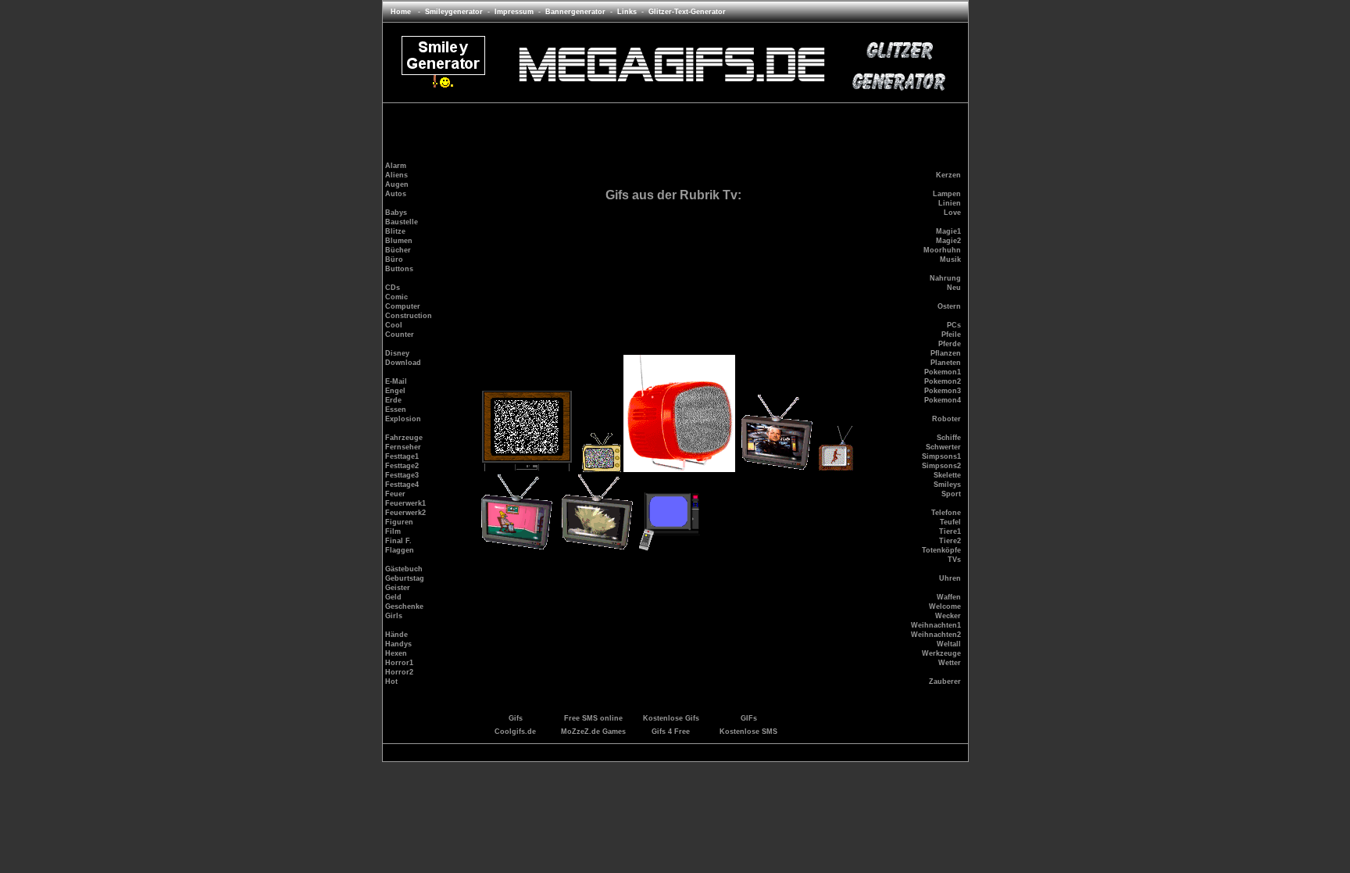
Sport (951, 494)
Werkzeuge (941, 653)
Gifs (516, 718)
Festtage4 (402, 484)
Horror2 (399, 672)
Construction (408, 316)
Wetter (949, 663)
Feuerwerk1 (405, 503)
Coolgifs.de (515, 731)
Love (952, 212)
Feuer (395, 494)
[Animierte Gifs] (671, 86)
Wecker (948, 616)
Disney (397, 353)
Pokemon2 (942, 381)
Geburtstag (404, 578)
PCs (954, 325)
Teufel (950, 522)
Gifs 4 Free (671, 731)
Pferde (949, 344)
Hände (396, 635)
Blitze (395, 231)
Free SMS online (593, 718)
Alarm (395, 166)
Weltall (949, 644)
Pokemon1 (942, 372)
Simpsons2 (941, 466)
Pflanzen (945, 353)
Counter (399, 334)
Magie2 (948, 241)
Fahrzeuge (404, 438)
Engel (395, 391)
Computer (402, 306)
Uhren (950, 578)
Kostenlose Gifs (671, 718)
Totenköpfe (941, 550)
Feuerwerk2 (405, 513)
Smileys (947, 484)
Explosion (403, 419)
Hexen (396, 653)
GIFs (749, 718)
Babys (396, 212)
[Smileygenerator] (443, 86)
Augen (397, 184)
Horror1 (399, 663)
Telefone (946, 513)
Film (393, 531)
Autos (395, 194)
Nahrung (945, 278)
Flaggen (399, 550)
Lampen (947, 194)
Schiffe (949, 438)
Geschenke (404, 606)
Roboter (946, 419)
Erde (393, 400)
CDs (392, 288)
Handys (398, 644)
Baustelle (401, 222)
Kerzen (948, 175)
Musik (950, 259)
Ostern (949, 306)
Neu (954, 288)
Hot (391, 681)
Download (403, 363)
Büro (394, 259)
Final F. (398, 541)
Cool (393, 325)
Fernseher (403, 447)
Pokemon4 (942, 400)
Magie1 (948, 231)
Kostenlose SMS (748, 731)
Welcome (945, 606)
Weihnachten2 (936, 635)
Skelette (947, 475)
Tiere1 (950, 531)
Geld (393, 597)
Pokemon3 (942, 391)
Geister (397, 588)
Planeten (945, 363)
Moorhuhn (942, 250)
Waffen (949, 597)
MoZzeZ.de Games (593, 731)
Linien (949, 203)
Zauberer (945, 681)
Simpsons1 (941, 456)
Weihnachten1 (936, 625)
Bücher (398, 250)
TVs (954, 560)
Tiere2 (950, 541)
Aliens (396, 175)
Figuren (399, 522)
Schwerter (943, 447)
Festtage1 (402, 456)
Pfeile (951, 334)
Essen (395, 409)
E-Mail (396, 381)
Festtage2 (402, 466)
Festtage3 (402, 475)
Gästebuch (404, 569)
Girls (393, 616)
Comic (396, 297)
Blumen (398, 241)
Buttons (399, 269)
